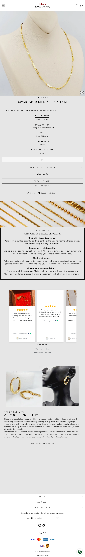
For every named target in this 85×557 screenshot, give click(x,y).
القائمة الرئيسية (42, 502)
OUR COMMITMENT (42, 507)
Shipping (34, 128)
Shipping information (42, 167)
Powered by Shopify (42, 555)
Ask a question (42, 186)
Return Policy (42, 181)
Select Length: (42, 115)
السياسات (42, 496)
